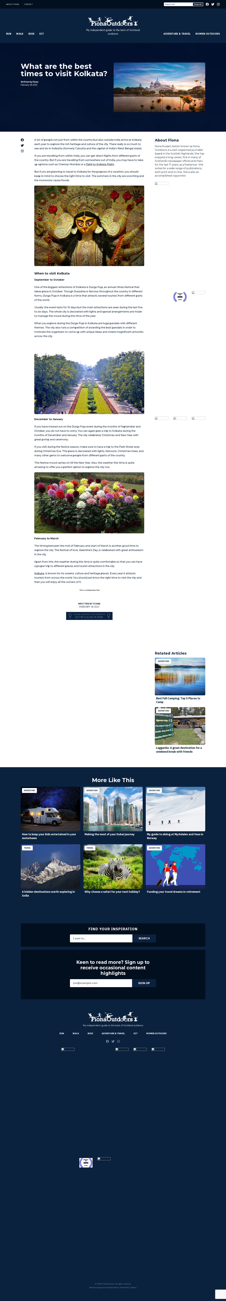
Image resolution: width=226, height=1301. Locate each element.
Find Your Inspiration (113, 928)
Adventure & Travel (176, 33)
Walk (20, 33)
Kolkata (39, 573)
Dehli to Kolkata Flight (100, 164)
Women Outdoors (207, 33)
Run (8, 33)
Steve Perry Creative (128, 1287)
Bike (31, 33)
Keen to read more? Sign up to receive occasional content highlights (113, 968)
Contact (28, 4)
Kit (41, 33)
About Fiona (12, 4)
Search (198, 4)
